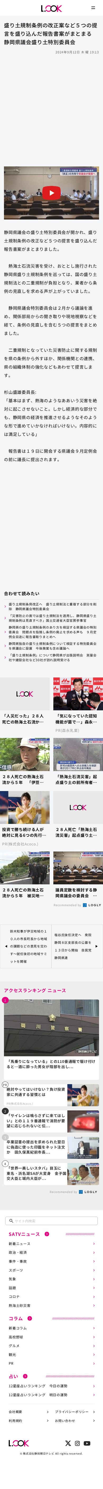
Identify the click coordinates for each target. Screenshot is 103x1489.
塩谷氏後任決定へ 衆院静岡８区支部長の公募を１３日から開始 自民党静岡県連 (73, 946)
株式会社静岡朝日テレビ (38, 1453)
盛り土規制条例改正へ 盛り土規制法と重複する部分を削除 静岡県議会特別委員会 (53, 606)
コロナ (14, 1296)
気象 (12, 1278)
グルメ (14, 1345)
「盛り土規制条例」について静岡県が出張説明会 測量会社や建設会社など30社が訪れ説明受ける (53, 657)
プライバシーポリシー (72, 1411)
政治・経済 (18, 1252)
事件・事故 (18, 1261)
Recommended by (68, 905)
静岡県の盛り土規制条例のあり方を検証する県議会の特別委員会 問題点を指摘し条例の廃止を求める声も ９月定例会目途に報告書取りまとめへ (53, 632)
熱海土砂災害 (20, 1305)
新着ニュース (20, 1243)
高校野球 (16, 1336)
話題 (12, 1287)
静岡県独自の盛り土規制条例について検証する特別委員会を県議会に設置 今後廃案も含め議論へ (53, 645)
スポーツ (16, 1270)
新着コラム (18, 1327)
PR (11, 1363)
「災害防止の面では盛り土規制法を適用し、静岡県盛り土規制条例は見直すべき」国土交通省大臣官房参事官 (53, 618)
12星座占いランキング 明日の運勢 (38, 1394)
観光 (12, 1354)
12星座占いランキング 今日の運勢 (38, 1385)
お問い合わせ (65, 1420)
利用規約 (15, 1420)
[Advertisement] (51, 110)
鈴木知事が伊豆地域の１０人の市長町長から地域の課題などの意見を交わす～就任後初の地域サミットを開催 (28, 946)
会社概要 (15, 1411)
